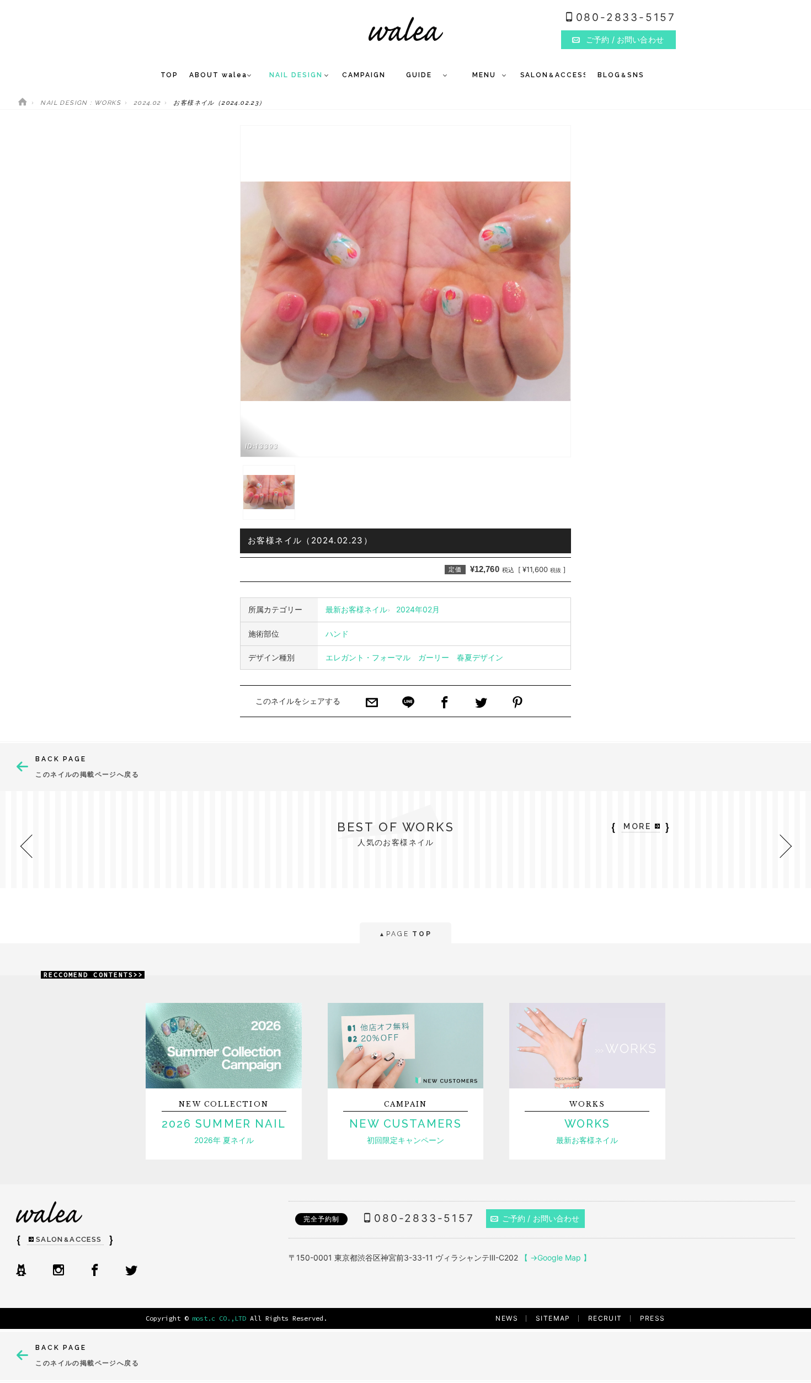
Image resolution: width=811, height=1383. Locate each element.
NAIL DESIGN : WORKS (80, 102)
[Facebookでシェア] (445, 703)
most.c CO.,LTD (219, 1318)
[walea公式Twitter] (131, 1271)
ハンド (337, 633)
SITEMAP (553, 1318)
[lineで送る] (408, 703)
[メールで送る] (372, 703)
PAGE (405, 934)
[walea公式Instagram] (58, 1271)
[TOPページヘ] (23, 103)
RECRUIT (605, 1318)
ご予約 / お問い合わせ (541, 1218)
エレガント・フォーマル (368, 657)
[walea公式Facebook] (95, 1271)
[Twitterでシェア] (481, 703)
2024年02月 (418, 609)
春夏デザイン (480, 657)
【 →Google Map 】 (555, 1257)
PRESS (652, 1318)
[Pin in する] (517, 703)
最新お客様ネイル (356, 609)
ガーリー (433, 657)
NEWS (506, 1318)
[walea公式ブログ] (21, 1271)
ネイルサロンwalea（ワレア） (406, 29)
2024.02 (147, 102)
